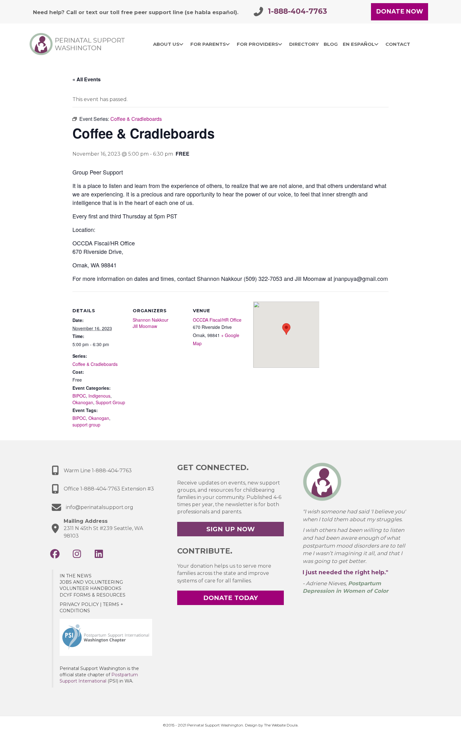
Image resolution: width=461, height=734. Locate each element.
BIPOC (79, 396)
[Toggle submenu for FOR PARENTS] (228, 44)
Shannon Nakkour (150, 320)
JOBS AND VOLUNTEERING (91, 582)
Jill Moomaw (145, 326)
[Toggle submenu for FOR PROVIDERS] (280, 44)
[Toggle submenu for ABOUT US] (181, 44)
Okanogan (82, 402)
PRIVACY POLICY (79, 604)
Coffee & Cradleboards (95, 364)
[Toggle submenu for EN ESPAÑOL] (376, 44)
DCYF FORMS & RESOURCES (92, 595)
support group (86, 424)
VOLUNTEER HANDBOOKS (90, 588)
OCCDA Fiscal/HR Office (217, 320)
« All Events (86, 79)
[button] (54, 553)
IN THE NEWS (76, 576)
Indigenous (99, 396)
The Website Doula (281, 725)
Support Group (110, 402)
